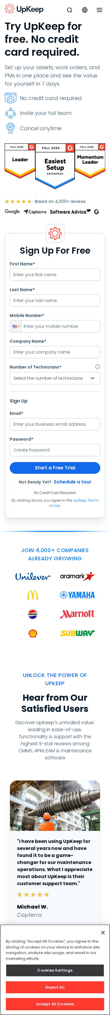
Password (21, 439)
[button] (15, 326)
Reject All (54, 987)
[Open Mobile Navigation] (99, 10)
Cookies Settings (54, 970)
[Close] (103, 932)
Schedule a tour (73, 481)
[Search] (69, 10)
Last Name (22, 290)
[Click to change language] (84, 10)
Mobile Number (27, 315)
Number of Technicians (35, 367)
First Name (22, 264)
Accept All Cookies (55, 1004)
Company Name (28, 341)
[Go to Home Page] (24, 9)
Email (16, 413)
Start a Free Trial (55, 467)
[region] (55, 969)
